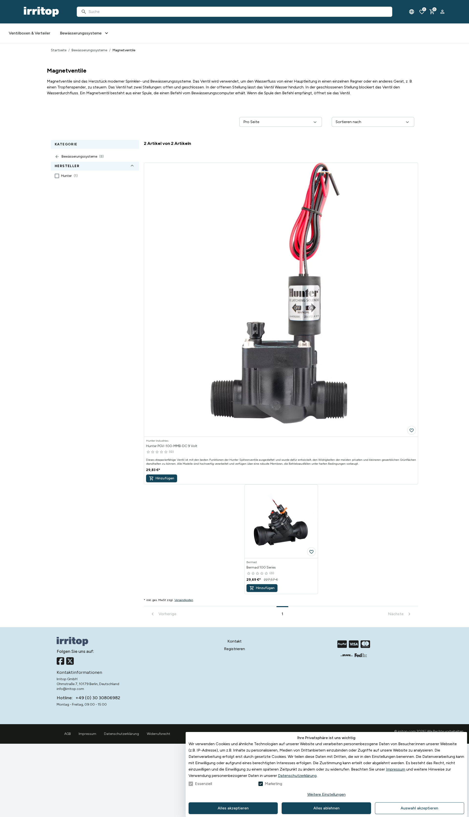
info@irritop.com (70, 689)
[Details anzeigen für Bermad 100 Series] (281, 521)
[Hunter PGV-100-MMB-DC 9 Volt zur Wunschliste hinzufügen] (411, 430)
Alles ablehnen (326, 808)
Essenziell (203, 783)
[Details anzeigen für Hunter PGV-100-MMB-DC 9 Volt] (281, 300)
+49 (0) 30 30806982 (97, 697)
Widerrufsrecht (158, 734)
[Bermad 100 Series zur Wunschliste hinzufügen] (311, 551)
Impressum (395, 769)
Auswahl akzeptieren (419, 808)
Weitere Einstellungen (326, 794)
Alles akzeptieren (233, 808)
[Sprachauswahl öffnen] (411, 12)
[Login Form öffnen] (442, 12)
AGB (67, 734)
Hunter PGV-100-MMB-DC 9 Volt (171, 446)
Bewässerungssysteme (89, 50)
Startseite (58, 50)
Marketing (273, 783)
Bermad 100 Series (261, 567)
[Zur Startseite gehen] (41, 12)
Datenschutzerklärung (297, 775)
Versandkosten (183, 600)
